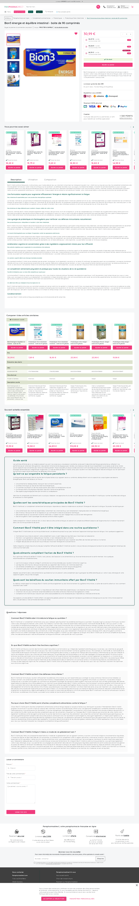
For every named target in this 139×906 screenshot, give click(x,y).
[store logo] (13, 6)
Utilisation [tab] (33, 180)
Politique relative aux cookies (49, 894)
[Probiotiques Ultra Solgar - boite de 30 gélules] (80, 331)
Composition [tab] (50, 180)
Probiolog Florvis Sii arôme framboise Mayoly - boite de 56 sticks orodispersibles (99, 437)
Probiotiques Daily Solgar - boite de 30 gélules (121, 342)
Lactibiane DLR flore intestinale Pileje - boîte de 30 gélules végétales (120, 436)
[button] (75, 34)
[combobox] (63, 6)
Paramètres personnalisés (82, 899)
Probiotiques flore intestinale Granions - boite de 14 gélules (37, 342)
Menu (9, 12)
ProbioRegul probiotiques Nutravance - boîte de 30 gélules (99, 153)
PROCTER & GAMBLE (46, 27)
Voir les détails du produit (61, 27)
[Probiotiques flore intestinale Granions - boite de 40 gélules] (59, 331)
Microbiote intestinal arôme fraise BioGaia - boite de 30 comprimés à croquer (121, 154)
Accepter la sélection (53, 899)
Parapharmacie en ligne (21, 18)
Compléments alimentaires (41, 18)
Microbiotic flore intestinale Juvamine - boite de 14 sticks (14, 153)
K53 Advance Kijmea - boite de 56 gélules (77, 435)
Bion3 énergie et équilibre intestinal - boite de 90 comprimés (16, 343)
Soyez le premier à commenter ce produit (18, 27)
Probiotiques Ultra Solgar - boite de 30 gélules (79, 342)
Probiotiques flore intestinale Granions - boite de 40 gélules (78, 153)
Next (133, 127)
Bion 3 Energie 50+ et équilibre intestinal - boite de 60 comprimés (57, 436)
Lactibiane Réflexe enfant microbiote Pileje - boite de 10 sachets (57, 153)
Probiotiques (58, 18)
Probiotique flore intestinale (74, 18)
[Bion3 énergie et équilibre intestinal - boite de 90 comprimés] (17, 331)
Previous (130, 127)
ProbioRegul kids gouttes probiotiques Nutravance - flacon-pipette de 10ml (14, 436)
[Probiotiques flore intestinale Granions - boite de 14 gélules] (38, 331)
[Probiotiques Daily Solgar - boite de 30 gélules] (122, 331)
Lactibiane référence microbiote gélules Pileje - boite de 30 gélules (35, 436)
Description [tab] (16, 179)
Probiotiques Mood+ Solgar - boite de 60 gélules (101, 342)
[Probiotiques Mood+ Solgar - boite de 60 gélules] (101, 331)
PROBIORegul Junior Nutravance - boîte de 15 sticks (35, 153)
